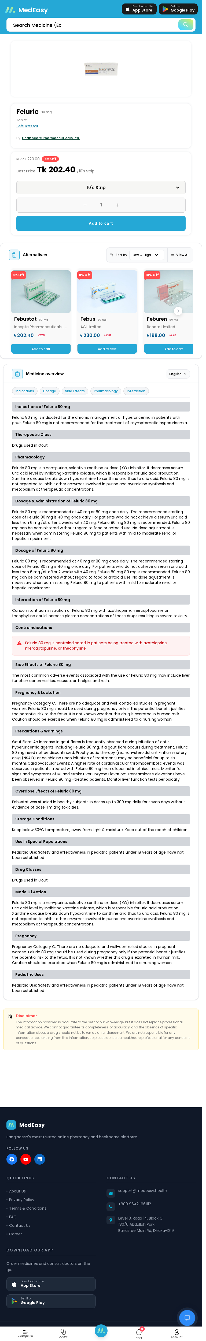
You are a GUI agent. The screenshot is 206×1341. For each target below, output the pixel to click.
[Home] (101, 1330)
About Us (17, 1191)
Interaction (136, 391)
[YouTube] (25, 1159)
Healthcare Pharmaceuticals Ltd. (51, 138)
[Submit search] (185, 24)
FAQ (13, 1217)
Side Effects (75, 391)
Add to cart (101, 223)
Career (15, 1234)
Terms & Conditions (27, 1208)
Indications (25, 391)
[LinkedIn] (39, 1159)
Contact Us (19, 1225)
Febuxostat (27, 126)
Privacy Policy (21, 1199)
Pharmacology (106, 391)
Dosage (49, 391)
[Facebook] (11, 1159)
